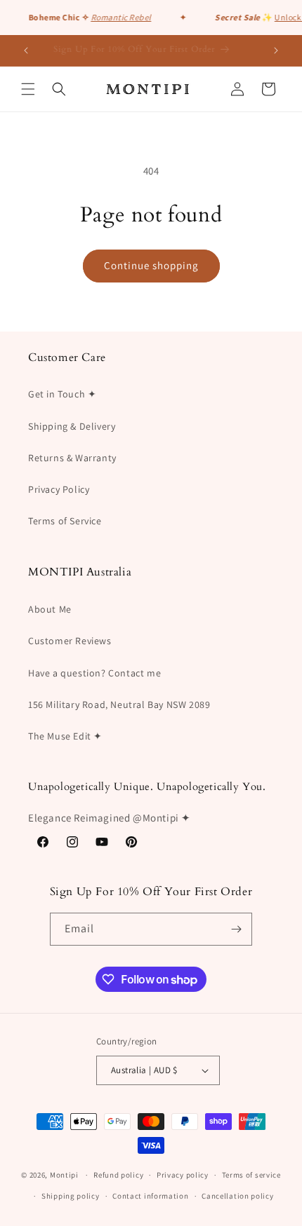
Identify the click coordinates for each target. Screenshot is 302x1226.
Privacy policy (183, 1175)
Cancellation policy (237, 1196)
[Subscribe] (236, 929)
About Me (50, 609)
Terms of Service (65, 521)
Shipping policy (70, 1196)
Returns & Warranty (72, 457)
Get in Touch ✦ (62, 394)
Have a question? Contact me (94, 673)
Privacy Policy (58, 489)
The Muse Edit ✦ (65, 736)
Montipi (64, 1175)
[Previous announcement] (26, 50)
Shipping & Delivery (71, 426)
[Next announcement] (276, 50)
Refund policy (118, 1175)
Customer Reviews (70, 640)
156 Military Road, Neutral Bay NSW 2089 (119, 704)
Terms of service (251, 1175)
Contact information (150, 1196)
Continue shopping (151, 265)
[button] (28, 89)
